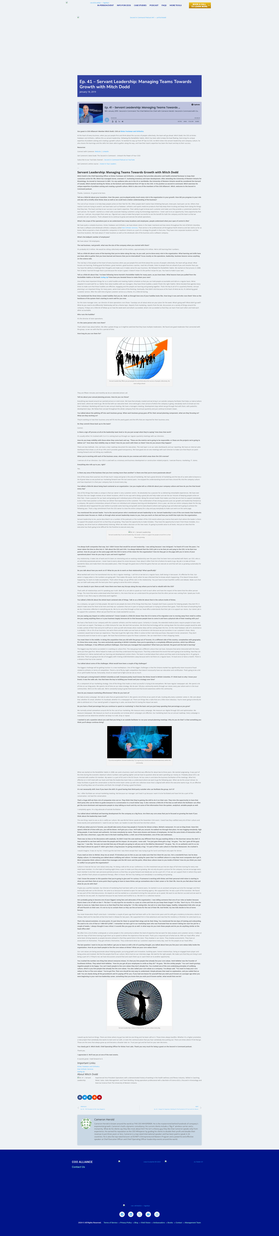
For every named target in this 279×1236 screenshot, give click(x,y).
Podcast (154, 5)
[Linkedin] (131, 1214)
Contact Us (78, 1166)
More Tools (176, 5)
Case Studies (140, 5)
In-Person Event (105, 5)
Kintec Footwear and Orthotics (88, 1066)
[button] (79, 1097)
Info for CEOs (124, 5)
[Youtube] (148, 1214)
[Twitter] (139, 1214)
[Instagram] (157, 1214)
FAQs (164, 5)
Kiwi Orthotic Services (85, 1069)
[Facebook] (122, 1214)
